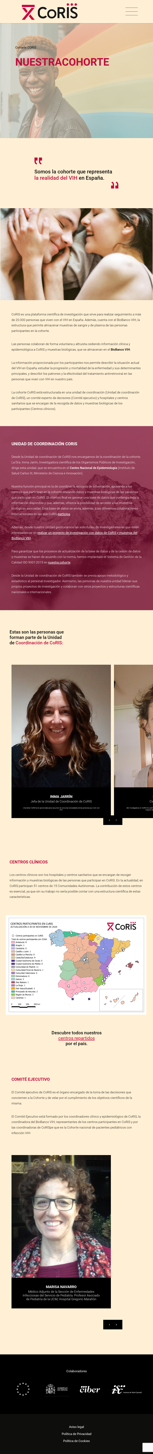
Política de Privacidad (76, 1434)
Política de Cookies (76, 1441)
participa (64, 514)
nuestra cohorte (59, 562)
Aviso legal (76, 1427)
